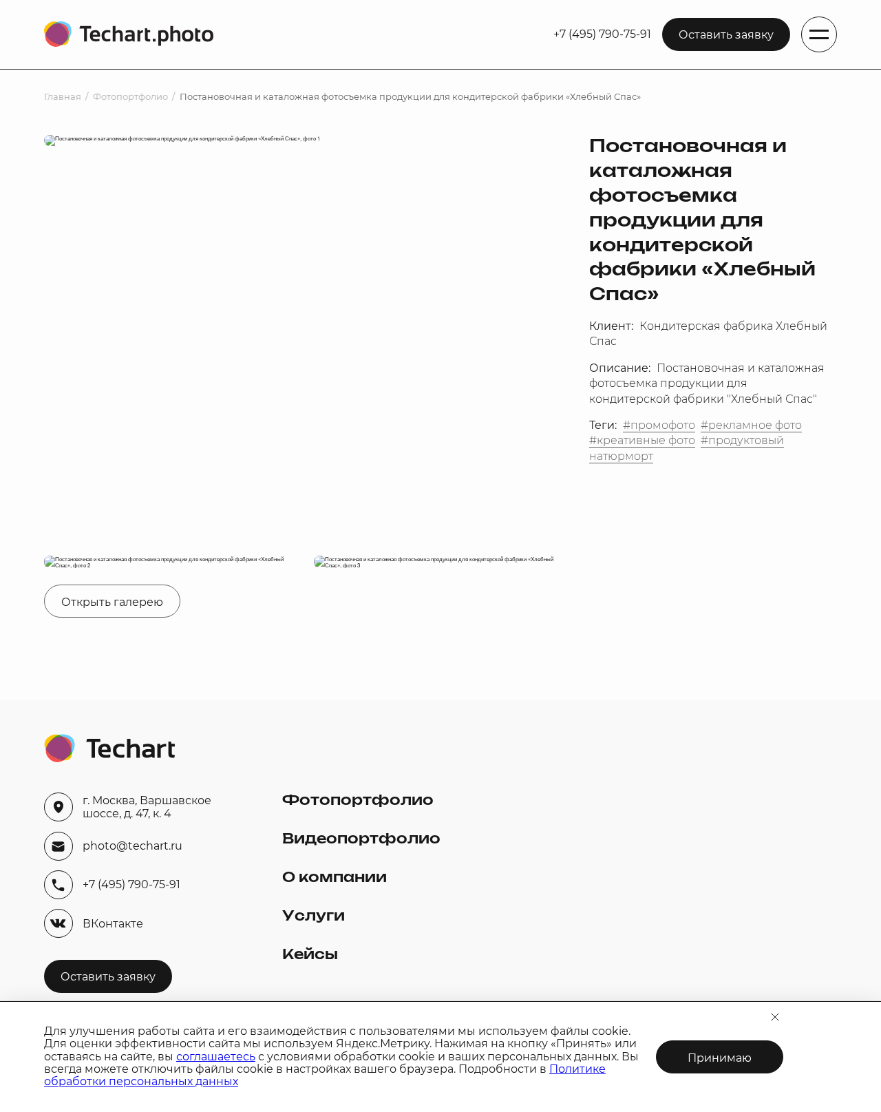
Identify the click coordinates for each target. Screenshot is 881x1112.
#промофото (659, 425)
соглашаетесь (215, 1056)
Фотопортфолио (130, 97)
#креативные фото (642, 440)
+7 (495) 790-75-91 (602, 34)
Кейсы (310, 955)
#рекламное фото (751, 425)
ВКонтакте (113, 923)
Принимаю (720, 1057)
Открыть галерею (112, 602)
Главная (62, 97)
